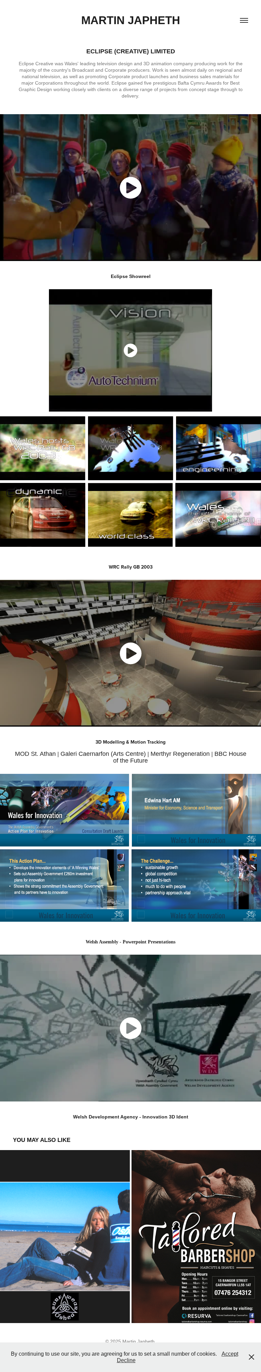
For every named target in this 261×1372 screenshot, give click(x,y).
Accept (230, 1354)
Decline (126, 1360)
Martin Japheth (130, 20)
